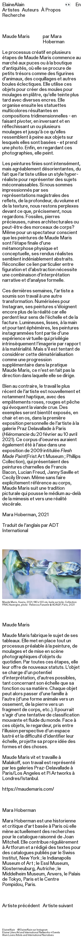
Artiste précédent (21, 905)
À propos (51, 10)
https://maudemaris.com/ (28, 789)
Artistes (10, 10)
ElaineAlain (13, 4)
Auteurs (30, 10)
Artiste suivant (58, 905)
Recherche (13, 15)
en (78, 4)
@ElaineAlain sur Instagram (32, 930)
